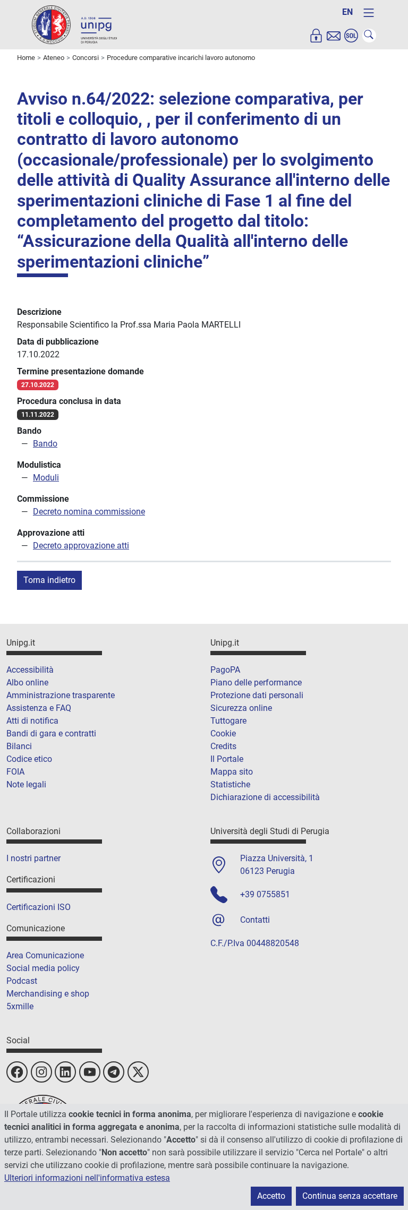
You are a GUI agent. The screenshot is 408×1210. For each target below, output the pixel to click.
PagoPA (225, 670)
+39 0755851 (265, 894)
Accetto (271, 1196)
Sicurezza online (241, 708)
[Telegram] (113, 1072)
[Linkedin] (65, 1072)
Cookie (223, 733)
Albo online (27, 682)
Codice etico (29, 759)
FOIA (15, 772)
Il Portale (226, 759)
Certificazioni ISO (38, 907)
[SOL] (351, 35)
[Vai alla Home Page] (74, 24)
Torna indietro (49, 580)
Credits (223, 746)
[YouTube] (89, 1072)
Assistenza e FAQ (38, 708)
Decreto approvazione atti (81, 545)
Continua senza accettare (349, 1196)
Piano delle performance (256, 682)
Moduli (46, 478)
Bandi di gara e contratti (51, 733)
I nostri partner (33, 858)
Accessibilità (30, 670)
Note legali (26, 784)
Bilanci (19, 746)
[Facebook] (17, 1072)
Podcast (21, 981)
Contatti (255, 920)
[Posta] (334, 35)
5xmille (19, 1006)
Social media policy (43, 968)
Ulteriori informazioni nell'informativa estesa (87, 1178)
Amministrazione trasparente (60, 695)
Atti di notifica (32, 721)
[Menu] (368, 12)
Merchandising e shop (47, 994)
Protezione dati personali (256, 695)
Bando (45, 444)
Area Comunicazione (45, 955)
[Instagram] (41, 1072)
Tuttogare (228, 721)
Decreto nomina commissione (89, 512)
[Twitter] (138, 1072)
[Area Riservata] (316, 35)
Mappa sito (231, 772)
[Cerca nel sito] (369, 35)
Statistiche (230, 784)
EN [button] (347, 12)
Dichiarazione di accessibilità (265, 797)
